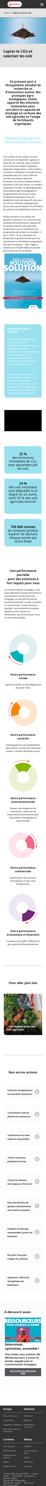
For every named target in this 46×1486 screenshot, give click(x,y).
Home (6, 13)
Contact (35, 1473)
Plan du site (28, 1483)
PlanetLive (28, 1466)
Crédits (6, 1476)
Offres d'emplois (9, 1451)
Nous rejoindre (9, 1446)
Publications (28, 1462)
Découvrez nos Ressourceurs (23, 1372)
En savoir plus (23, 1091)
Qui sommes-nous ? (10, 1416)
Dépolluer (27, 1420)
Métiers (6, 1462)
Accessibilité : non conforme (23, 1476)
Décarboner (28, 1416)
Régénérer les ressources (29, 1426)
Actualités (27, 1446)
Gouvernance (8, 1420)
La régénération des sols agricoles (23, 1014)
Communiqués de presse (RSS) (16, 1473)
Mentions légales (10, 1478)
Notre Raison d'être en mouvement (11, 1430)
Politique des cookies (12, 1483)
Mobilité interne (9, 1466)
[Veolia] (15, 4)
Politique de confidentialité (14, 1480)
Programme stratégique (12, 1425)
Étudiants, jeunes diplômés (9, 1456)
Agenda (27, 1457)
